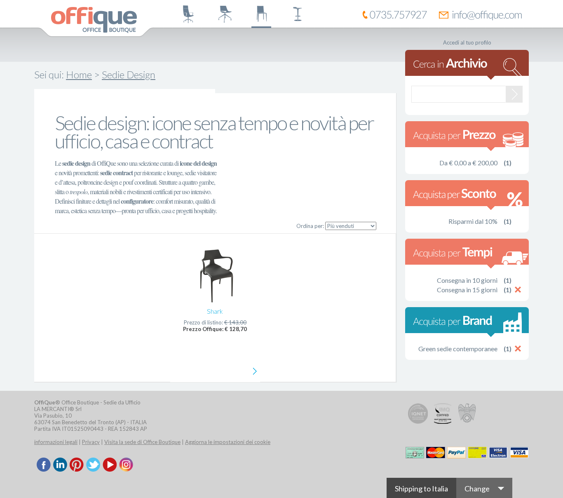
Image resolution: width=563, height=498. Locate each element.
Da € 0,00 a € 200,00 (468, 163)
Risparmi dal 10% (472, 221)
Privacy (91, 442)
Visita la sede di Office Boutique (142, 442)
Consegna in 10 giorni (467, 280)
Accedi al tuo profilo (467, 42)
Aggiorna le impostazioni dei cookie (227, 442)
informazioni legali (55, 442)
